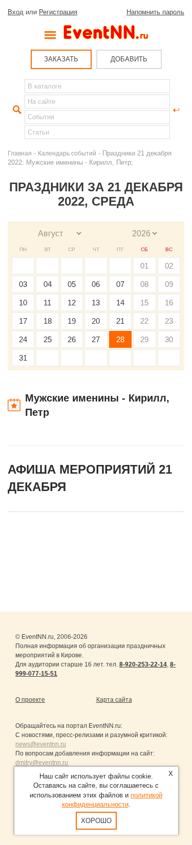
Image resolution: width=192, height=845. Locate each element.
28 (120, 339)
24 (23, 339)
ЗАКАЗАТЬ (61, 59)
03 (23, 284)
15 (144, 302)
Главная (20, 153)
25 (48, 339)
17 (23, 321)
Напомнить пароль (155, 12)
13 (96, 302)
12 (72, 302)
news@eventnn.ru (40, 744)
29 (144, 339)
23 (169, 321)
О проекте (30, 699)
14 (120, 302)
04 (48, 284)
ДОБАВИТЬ (129, 59)
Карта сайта (114, 699)
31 (23, 357)
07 (120, 284)
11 (47, 302)
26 (72, 339)
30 (169, 339)
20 (96, 321)
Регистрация (58, 12)
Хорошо (96, 821)
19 (72, 321)
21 (120, 321)
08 (144, 284)
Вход (16, 12)
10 (23, 302)
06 (96, 284)
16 (169, 302)
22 (144, 321)
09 (169, 284)
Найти (16, 110)
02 (169, 265)
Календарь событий (67, 153)
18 (48, 321)
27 (96, 339)
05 (72, 284)
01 (144, 265)
